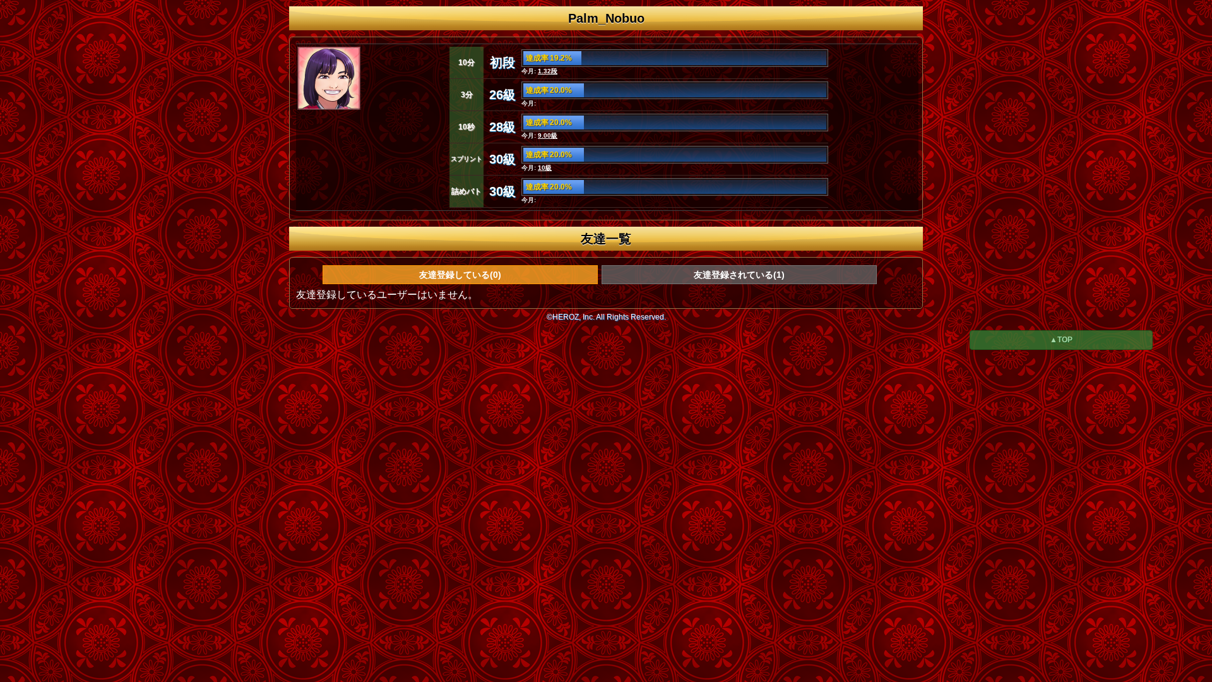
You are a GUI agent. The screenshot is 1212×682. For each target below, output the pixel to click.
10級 (545, 167)
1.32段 (547, 71)
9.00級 (547, 135)
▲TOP (1061, 339)
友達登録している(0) (460, 275)
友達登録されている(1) (739, 275)
